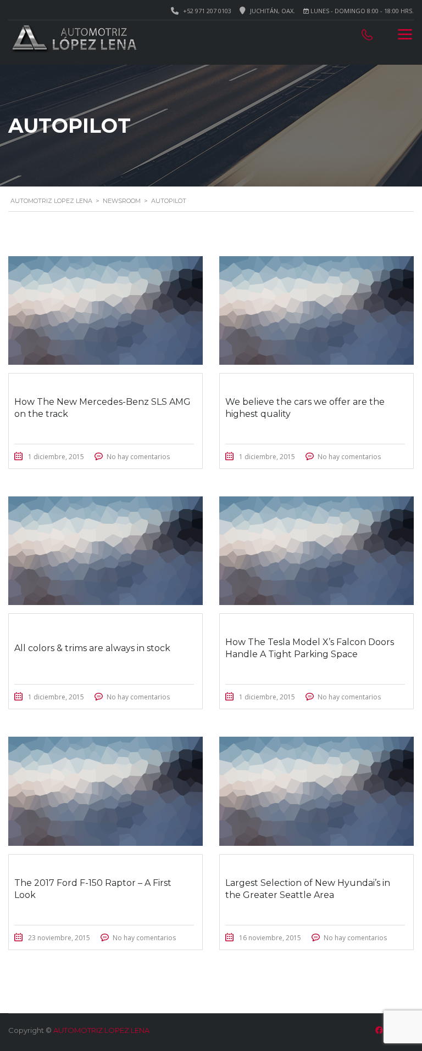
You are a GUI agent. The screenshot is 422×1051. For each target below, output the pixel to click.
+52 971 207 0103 (207, 11)
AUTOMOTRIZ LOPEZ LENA (101, 1030)
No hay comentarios (138, 456)
